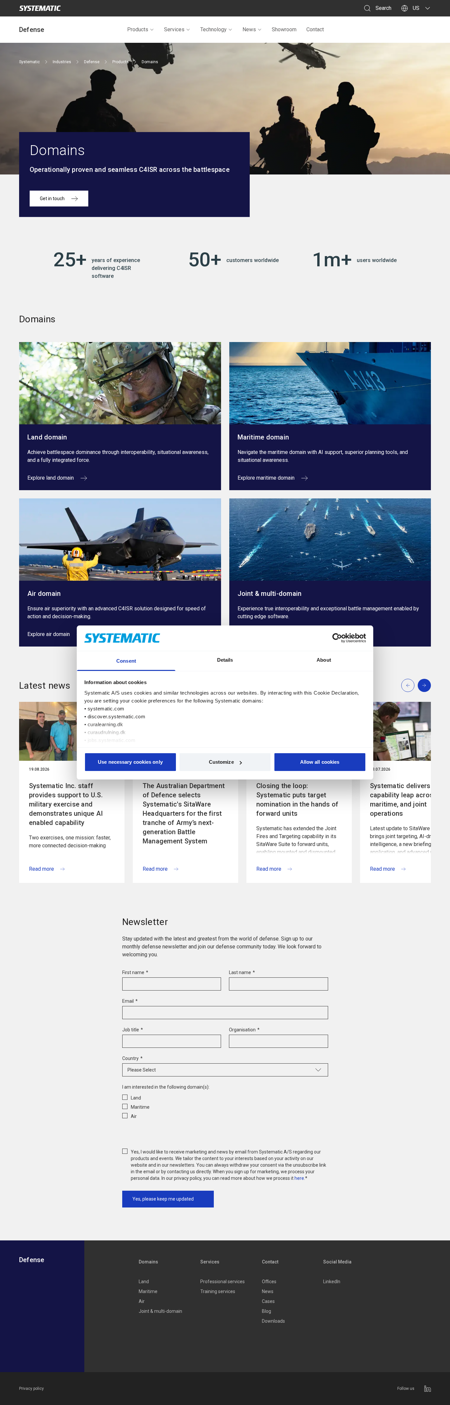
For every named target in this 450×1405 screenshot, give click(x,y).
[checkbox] (225, 1106)
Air (142, 1301)
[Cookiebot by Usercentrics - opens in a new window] (337, 638)
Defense (31, 30)
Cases (268, 1301)
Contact (315, 29)
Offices (269, 1281)
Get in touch (52, 198)
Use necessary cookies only (130, 762)
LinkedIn (331, 1281)
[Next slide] (424, 685)
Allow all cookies (320, 762)
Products (137, 29)
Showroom (284, 29)
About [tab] (324, 660)
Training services (217, 1291)
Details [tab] (225, 660)
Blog (266, 1311)
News (249, 29)
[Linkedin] (427, 1388)
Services (174, 29)
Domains (148, 1261)
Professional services (222, 1281)
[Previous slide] (407, 685)
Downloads (273, 1321)
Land (144, 1281)
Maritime (148, 1291)
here (299, 1178)
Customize (221, 762)
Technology (213, 29)
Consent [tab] (126, 661)
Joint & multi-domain (160, 1311)
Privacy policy (31, 1388)
